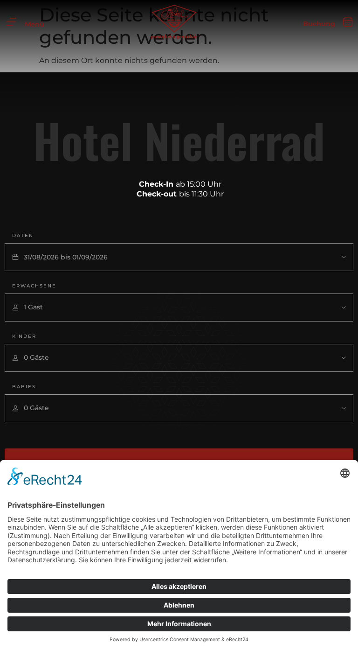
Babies (24, 387)
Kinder (24, 336)
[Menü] (11, 21)
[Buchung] (347, 22)
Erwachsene (34, 286)
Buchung (319, 24)
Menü (34, 24)
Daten (23, 235)
